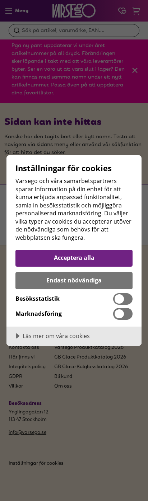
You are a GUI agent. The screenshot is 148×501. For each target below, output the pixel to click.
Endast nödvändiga (74, 280)
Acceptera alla (74, 258)
